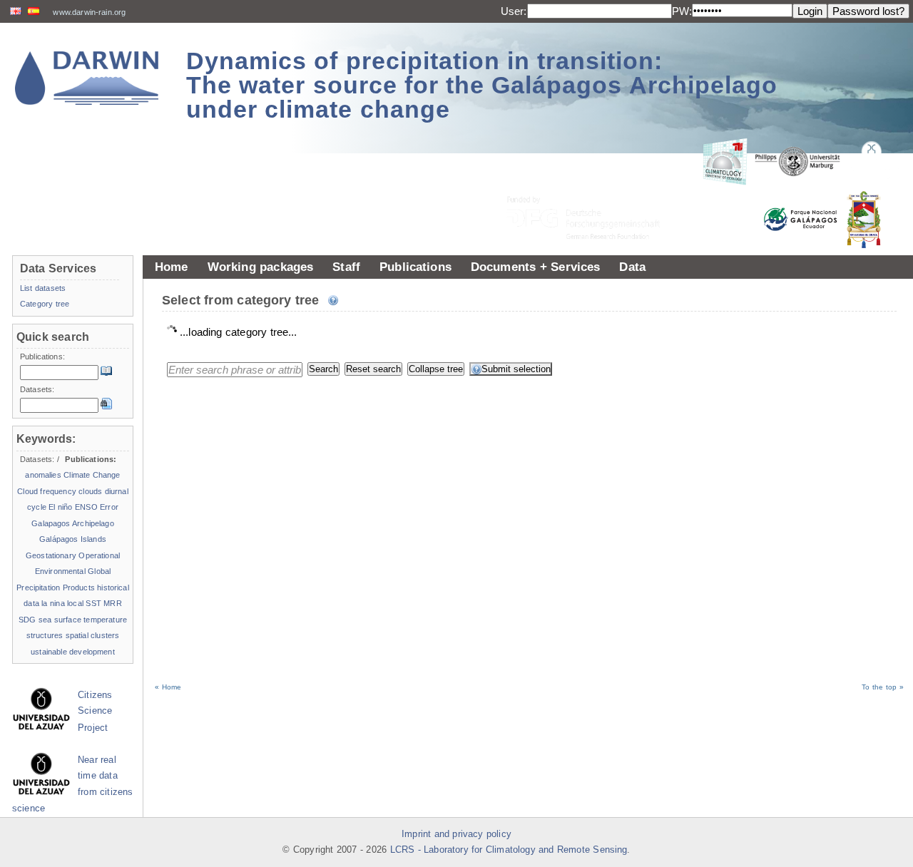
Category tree (44, 303)
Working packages (261, 266)
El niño (60, 507)
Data (632, 266)
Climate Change (91, 475)
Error (109, 507)
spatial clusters (93, 635)
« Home (168, 687)
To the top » (883, 687)
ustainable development (73, 651)
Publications (415, 266)
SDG (27, 619)
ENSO (86, 507)
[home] (87, 78)
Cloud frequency (46, 491)
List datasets (43, 288)
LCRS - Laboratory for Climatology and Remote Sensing (509, 850)
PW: (682, 11)
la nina (52, 603)
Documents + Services (536, 266)
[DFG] (592, 186)
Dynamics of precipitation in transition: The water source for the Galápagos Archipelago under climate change (481, 85)
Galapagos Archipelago (72, 523)
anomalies (43, 475)
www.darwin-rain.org (89, 12)
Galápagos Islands (72, 539)
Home (171, 266)
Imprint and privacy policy (456, 834)
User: (514, 11)
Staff (346, 266)
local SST (84, 603)
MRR (112, 603)
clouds (90, 491)
